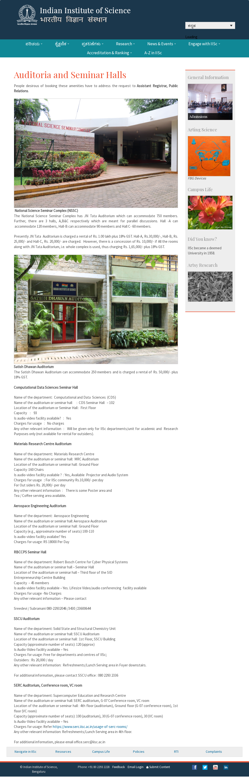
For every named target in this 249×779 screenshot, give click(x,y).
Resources (63, 751)
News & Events (160, 44)
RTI (176, 751)
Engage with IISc (202, 44)
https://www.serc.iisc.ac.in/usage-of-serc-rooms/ (90, 726)
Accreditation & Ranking (108, 53)
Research (124, 44)
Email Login (135, 767)
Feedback (118, 767)
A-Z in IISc (153, 53)
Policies (138, 751)
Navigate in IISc (25, 751)
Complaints (214, 751)
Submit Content (159, 767)
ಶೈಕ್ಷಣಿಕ (60, 44)
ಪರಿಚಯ (33, 44)
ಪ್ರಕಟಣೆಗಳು (91, 44)
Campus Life (101, 751)
